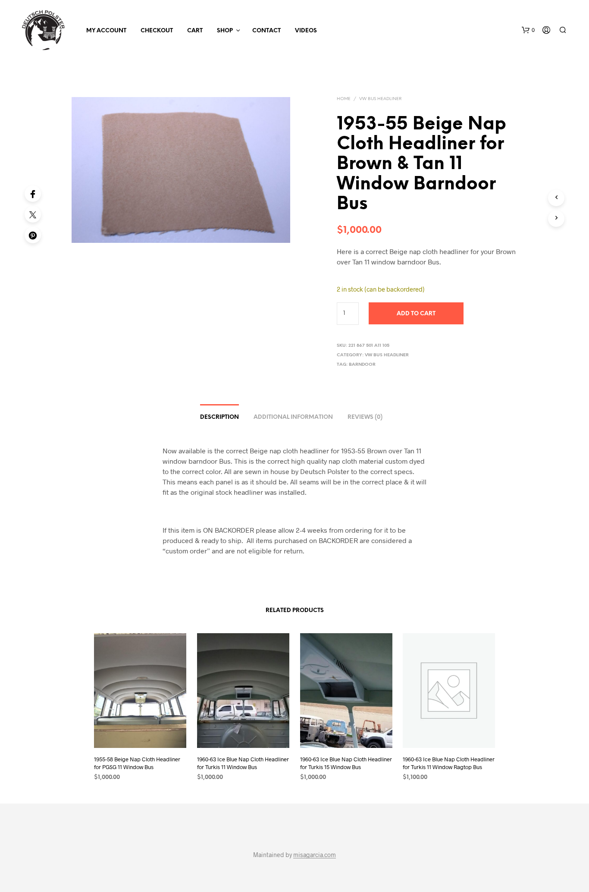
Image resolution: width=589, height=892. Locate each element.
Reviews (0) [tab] (365, 417)
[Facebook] (33, 193)
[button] (528, 30)
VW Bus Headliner (380, 99)
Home (344, 99)
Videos (306, 31)
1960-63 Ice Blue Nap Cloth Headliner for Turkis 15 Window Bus (346, 763)
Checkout (157, 31)
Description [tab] (219, 417)
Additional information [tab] (293, 417)
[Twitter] (33, 214)
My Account (106, 31)
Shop (225, 31)
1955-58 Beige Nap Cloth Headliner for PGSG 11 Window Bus (137, 763)
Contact (266, 31)
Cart (195, 31)
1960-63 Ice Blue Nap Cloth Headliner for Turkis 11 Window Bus (243, 763)
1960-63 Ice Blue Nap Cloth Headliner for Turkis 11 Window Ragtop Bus (449, 763)
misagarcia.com (314, 854)
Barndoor (362, 364)
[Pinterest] (33, 235)
